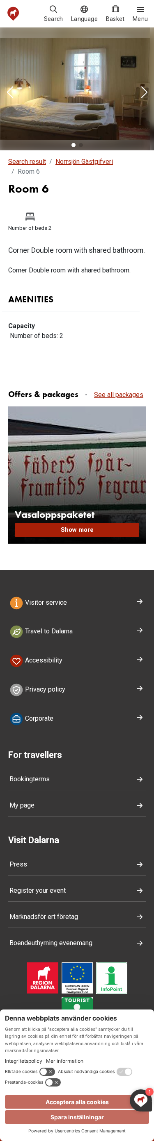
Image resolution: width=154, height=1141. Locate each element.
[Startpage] (13, 13)
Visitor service (45, 602)
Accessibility (42, 660)
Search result (27, 162)
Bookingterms (29, 779)
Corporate (38, 718)
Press (18, 864)
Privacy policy (44, 689)
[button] (10, 93)
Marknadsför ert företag (43, 917)
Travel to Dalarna (48, 631)
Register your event (37, 890)
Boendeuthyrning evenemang (50, 943)
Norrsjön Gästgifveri (84, 162)
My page (21, 805)
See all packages (118, 395)
